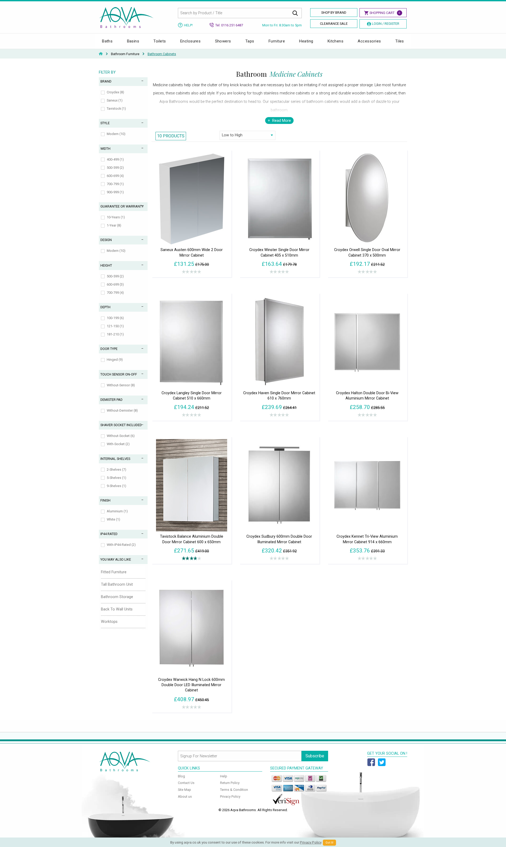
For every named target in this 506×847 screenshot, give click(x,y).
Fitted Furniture (113, 572)
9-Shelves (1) (116, 486)
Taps (249, 41)
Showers (223, 41)
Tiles (399, 41)
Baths (107, 41)
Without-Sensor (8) (121, 385)
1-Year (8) (114, 225)
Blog (181, 776)
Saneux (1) (115, 100)
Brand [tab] (105, 81)
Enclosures (190, 41)
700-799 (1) (115, 184)
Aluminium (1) (117, 511)
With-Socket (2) (118, 444)
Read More (281, 120)
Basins (133, 41)
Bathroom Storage (117, 597)
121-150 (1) (115, 326)
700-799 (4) (115, 293)
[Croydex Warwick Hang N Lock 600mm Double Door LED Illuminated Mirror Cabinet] (191, 628)
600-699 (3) (115, 284)
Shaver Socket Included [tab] (121, 425)
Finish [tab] (105, 500)
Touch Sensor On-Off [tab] (118, 374)
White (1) (113, 519)
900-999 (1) (115, 192)
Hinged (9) (115, 360)
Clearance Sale (334, 24)
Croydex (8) (115, 92)
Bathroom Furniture (125, 54)
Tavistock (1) (116, 108)
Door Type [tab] (109, 349)
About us (185, 796)
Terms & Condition (234, 790)
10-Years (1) (116, 217)
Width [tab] (105, 149)
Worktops (109, 621)
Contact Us (186, 783)
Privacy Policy (230, 796)
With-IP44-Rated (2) (121, 545)
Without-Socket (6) (121, 436)
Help (223, 776)
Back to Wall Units (117, 609)
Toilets (159, 41)
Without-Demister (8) (122, 410)
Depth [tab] (105, 307)
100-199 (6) (115, 318)
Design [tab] (106, 240)
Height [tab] (106, 265)
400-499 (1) (115, 159)
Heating (306, 41)
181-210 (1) (115, 334)
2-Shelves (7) (116, 469)
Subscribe (314, 755)
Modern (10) (116, 134)
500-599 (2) (115, 168)
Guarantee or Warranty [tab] (122, 206)
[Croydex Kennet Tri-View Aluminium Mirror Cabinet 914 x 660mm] (367, 484)
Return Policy (230, 783)
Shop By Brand (333, 13)
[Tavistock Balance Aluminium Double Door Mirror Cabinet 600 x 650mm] (191, 484)
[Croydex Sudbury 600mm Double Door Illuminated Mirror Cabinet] (279, 484)
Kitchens (336, 41)
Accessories (369, 41)
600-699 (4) (115, 176)
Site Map (184, 790)
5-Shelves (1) (116, 478)
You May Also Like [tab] (115, 559)
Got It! (329, 842)
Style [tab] (105, 123)
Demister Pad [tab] (111, 400)
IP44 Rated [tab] (109, 534)
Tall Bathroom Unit (117, 584)
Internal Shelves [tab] (115, 459)
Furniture (277, 41)
